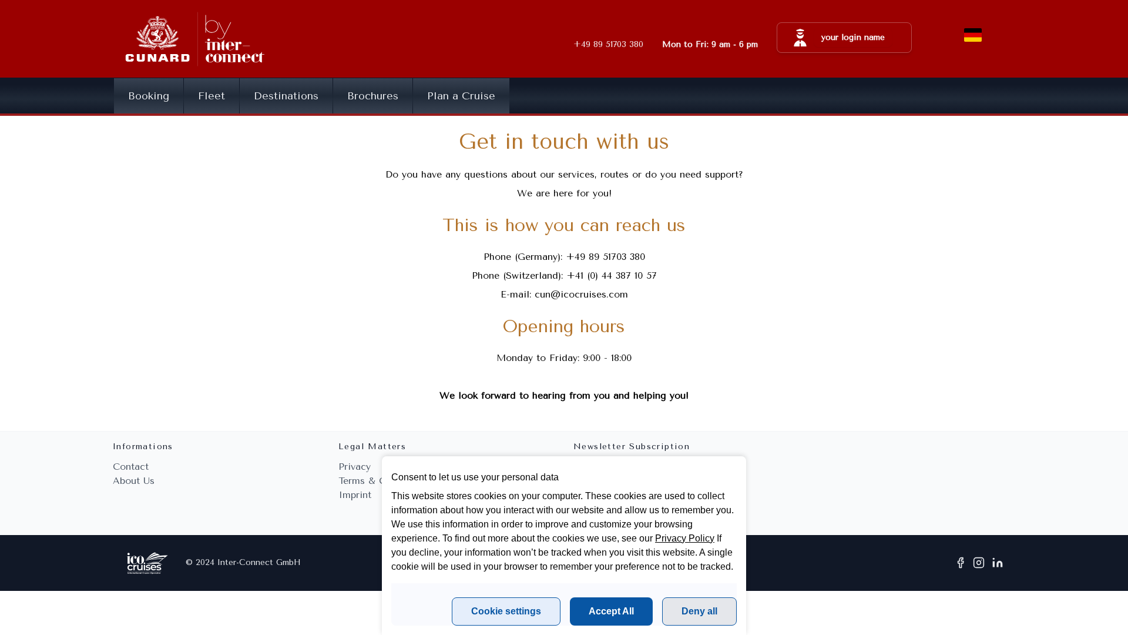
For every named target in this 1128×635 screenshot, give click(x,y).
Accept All (611, 611)
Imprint (354, 494)
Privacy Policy (684, 538)
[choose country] (973, 35)
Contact (131, 466)
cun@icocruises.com (581, 294)
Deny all (699, 611)
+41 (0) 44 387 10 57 (611, 275)
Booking (148, 95)
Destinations (286, 95)
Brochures (372, 95)
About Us (134, 480)
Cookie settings (506, 611)
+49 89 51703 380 (605, 256)
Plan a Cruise (461, 95)
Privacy (354, 466)
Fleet (211, 95)
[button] (844, 37)
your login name (853, 37)
